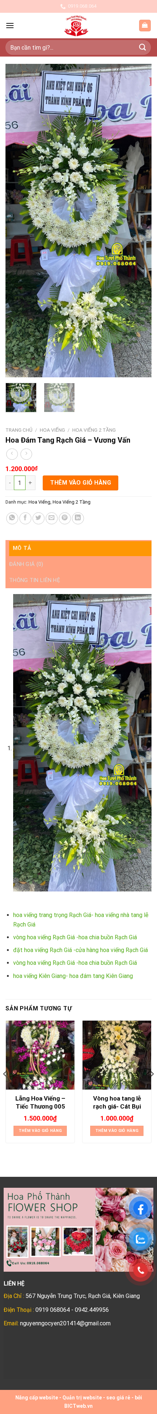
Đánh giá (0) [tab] (26, 564)
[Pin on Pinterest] (65, 518)
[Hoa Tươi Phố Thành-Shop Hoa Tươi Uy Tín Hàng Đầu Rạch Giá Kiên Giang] (76, 25)
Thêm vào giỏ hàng (80, 482)
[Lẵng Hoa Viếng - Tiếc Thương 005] (40, 1055)
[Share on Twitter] (38, 518)
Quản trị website (82, 1397)
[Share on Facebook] (25, 518)
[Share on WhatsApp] (12, 518)
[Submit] (142, 47)
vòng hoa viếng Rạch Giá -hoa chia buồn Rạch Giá (75, 937)
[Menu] (9, 25)
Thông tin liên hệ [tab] (34, 580)
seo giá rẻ (118, 1397)
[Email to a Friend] (52, 518)
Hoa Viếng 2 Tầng (94, 430)
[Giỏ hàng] (145, 26)
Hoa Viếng (52, 430)
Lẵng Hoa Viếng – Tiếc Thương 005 (40, 1102)
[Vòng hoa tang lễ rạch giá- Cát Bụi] (117, 1055)
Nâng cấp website (36, 1397)
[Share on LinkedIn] (78, 518)
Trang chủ (18, 430)
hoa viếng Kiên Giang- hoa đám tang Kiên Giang (73, 975)
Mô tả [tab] (22, 548)
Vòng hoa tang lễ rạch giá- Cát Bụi (117, 1102)
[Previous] (17, 220)
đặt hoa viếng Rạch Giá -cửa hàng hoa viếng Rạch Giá (80, 950)
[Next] (139, 220)
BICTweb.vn (78, 1406)
